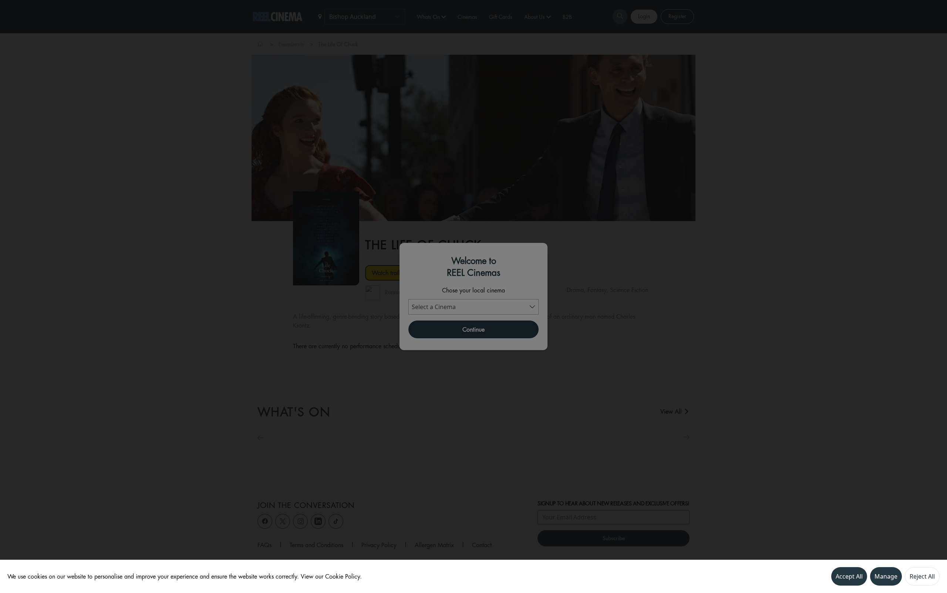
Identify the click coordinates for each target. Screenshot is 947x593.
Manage (885, 576)
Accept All (849, 576)
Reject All (922, 576)
